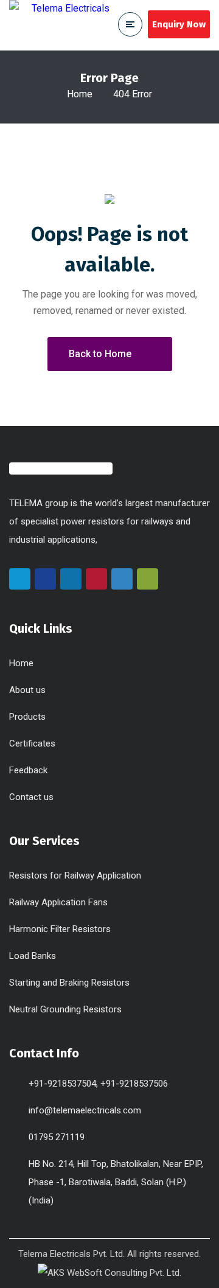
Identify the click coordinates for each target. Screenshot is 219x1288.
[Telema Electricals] (61, 25)
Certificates (32, 743)
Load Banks (32, 955)
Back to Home (100, 354)
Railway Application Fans (58, 902)
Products (27, 716)
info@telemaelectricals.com (85, 1110)
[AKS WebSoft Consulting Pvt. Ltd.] (109, 1272)
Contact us (31, 797)
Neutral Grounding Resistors (65, 1009)
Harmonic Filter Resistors (60, 929)
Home (79, 94)
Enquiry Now (179, 24)
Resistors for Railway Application (75, 875)
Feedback (28, 770)
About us (27, 689)
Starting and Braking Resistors (69, 982)
